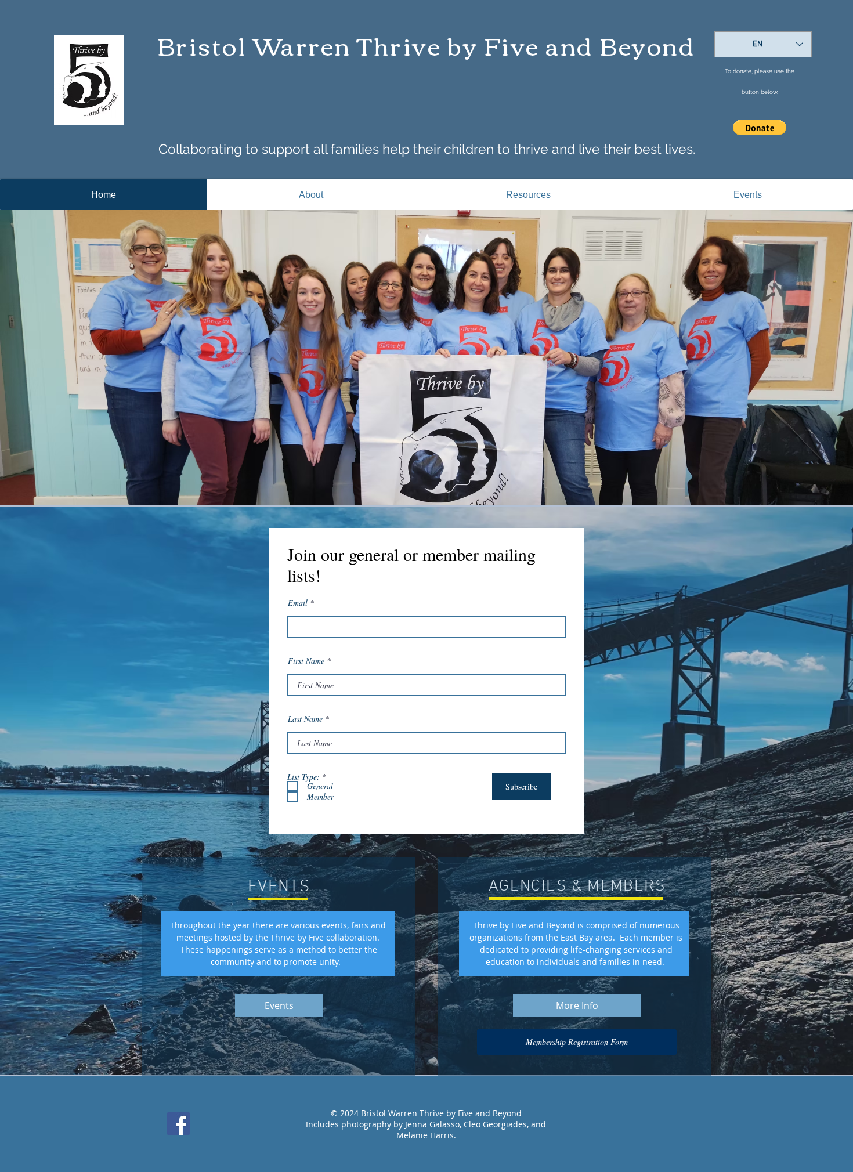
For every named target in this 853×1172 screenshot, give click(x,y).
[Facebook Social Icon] (178, 1123)
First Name (306, 661)
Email (298, 603)
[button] (759, 127)
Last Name (305, 719)
